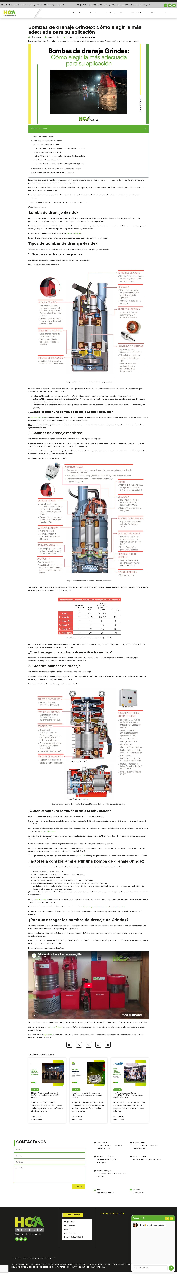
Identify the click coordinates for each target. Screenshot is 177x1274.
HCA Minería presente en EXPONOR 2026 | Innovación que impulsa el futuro (128, 1095)
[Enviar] (171, 1268)
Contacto (155, 13)
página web (47, 1035)
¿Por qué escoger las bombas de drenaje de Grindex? (53, 173)
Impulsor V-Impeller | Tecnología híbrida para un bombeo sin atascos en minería (88, 1095)
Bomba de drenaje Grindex (43, 137)
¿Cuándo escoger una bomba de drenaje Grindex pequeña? (62, 148)
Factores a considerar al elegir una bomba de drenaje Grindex (57, 169)
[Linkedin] (165, 5)
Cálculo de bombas (139, 13)
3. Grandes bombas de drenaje (48, 160)
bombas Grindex (55, 1027)
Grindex (82, 856)
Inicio (66, 13)
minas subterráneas (48, 832)
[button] (145, 129)
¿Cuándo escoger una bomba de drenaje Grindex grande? (62, 164)
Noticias (123, 13)
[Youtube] (174, 5)
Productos (94, 13)
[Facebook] (170, 5)
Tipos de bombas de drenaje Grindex (47, 141)
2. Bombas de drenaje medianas (48, 152)
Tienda (166, 13)
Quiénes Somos (78, 13)
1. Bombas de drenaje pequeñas (48, 145)
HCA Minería (41, 899)
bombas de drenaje (73, 234)
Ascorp (51, 1258)
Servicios (109, 13)
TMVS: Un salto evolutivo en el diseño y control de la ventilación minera (45, 1095)
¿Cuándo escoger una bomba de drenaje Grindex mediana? (62, 156)
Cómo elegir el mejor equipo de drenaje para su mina (104, 907)
